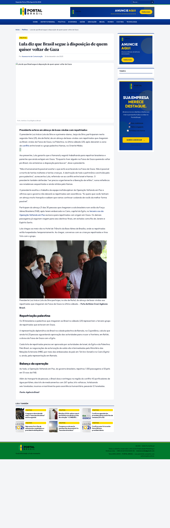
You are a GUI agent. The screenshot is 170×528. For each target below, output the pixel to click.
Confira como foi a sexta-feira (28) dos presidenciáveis (101, 428)
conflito (25, 145)
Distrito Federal (48, 22)
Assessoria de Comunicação (32, 56)
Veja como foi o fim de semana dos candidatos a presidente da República (34, 428)
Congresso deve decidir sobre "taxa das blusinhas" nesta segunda (35, 415)
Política (61, 22)
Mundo (111, 22)
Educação (92, 22)
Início (18, 30)
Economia (72, 22)
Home (35, 22)
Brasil (102, 22)
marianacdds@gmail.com (145, 451)
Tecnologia (132, 22)
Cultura (120, 22)
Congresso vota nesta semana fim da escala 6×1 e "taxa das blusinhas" (68, 428)
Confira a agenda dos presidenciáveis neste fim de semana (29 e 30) (102, 415)
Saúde (82, 22)
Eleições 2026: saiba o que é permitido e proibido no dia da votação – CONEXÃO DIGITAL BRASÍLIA (69, 416)
